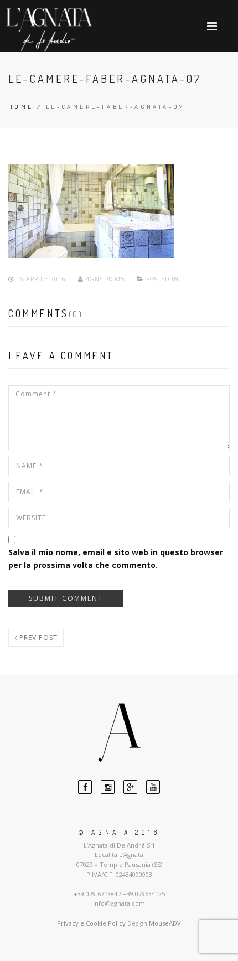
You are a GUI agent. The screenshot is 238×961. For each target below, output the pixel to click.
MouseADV (165, 923)
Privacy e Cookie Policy (91, 923)
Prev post (37, 637)
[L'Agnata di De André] (49, 29)
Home (21, 107)
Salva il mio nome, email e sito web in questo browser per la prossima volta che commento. (115, 558)
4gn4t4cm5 (105, 279)
